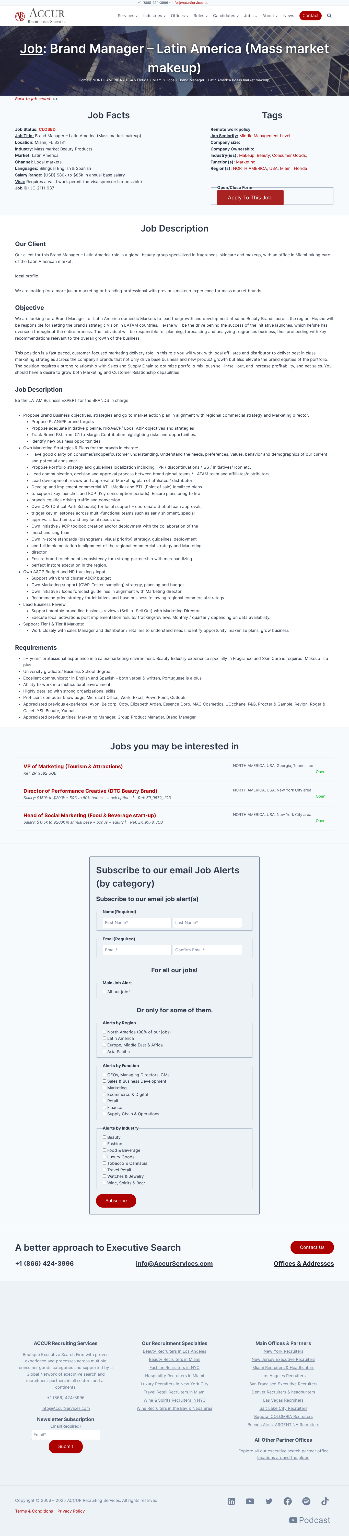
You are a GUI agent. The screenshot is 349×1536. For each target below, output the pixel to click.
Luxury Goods (120, 1156)
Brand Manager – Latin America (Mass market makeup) (225, 80)
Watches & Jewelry (125, 1176)
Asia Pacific (118, 1051)
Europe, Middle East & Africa (135, 1044)
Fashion (114, 1143)
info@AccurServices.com (191, 3)
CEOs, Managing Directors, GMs (138, 1074)
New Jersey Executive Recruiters (283, 1359)
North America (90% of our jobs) (139, 1031)
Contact (311, 15)
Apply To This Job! (250, 198)
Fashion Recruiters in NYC (174, 1367)
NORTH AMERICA (107, 80)
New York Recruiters (283, 1351)
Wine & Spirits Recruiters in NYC (175, 1400)
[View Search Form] (329, 15)
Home (83, 80)
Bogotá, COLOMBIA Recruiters (283, 1416)
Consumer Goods (289, 155)
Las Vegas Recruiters (283, 1400)
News (288, 15)
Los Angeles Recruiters (283, 1375)
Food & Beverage (123, 1150)
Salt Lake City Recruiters (283, 1408)
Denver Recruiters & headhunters (283, 1391)
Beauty (263, 155)
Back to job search (33, 98)
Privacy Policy (71, 1511)
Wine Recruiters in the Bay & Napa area (174, 1408)
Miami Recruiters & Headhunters (283, 1367)
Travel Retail (119, 1169)
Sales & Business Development (136, 1081)
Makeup (246, 155)
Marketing (245, 161)
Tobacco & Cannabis (127, 1163)
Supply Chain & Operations (133, 1113)
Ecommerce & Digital (127, 1094)
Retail (112, 1100)
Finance (114, 1107)
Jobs (170, 80)
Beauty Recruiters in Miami (174, 1359)
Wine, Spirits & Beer (126, 1182)
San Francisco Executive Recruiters (283, 1383)
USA (129, 80)
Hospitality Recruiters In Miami (174, 1375)
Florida (142, 80)
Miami (157, 80)
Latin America (120, 1038)
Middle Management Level (264, 135)
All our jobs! (118, 991)
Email (65, 1426)
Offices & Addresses (304, 1263)
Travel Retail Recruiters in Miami (174, 1391)
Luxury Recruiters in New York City (174, 1383)
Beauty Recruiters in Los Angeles (174, 1351)
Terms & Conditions (34, 1511)
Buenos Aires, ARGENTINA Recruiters (283, 1424)
